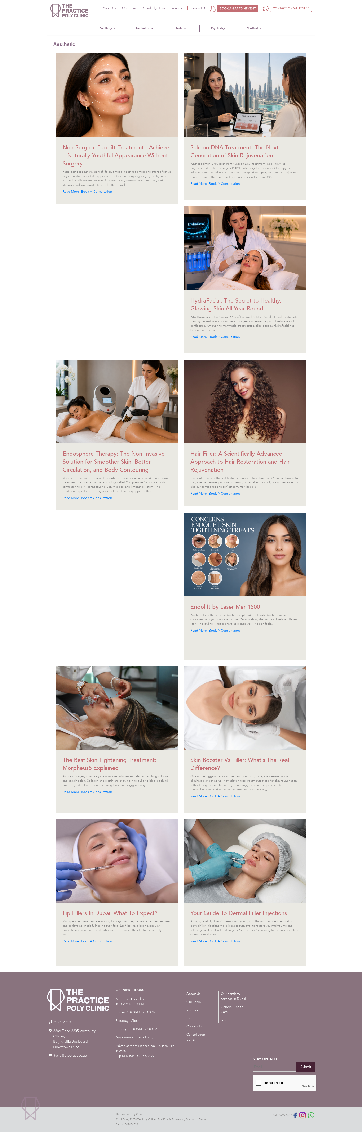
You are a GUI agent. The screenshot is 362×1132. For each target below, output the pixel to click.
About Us (109, 8)
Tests (179, 28)
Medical (252, 28)
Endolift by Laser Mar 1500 (225, 607)
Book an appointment (238, 8)
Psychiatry (218, 28)
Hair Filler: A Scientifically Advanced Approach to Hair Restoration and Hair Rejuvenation (240, 462)
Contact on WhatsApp (291, 8)
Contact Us (198, 8)
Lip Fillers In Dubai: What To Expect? (110, 913)
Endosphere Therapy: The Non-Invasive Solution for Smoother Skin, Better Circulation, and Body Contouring (114, 462)
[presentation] (285, 1083)
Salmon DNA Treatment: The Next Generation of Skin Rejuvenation (234, 151)
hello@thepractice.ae (70, 1055)
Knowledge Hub (153, 8)
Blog (190, 1018)
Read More (71, 191)
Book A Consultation (96, 191)
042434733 (131, 1124)
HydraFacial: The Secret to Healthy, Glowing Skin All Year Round (235, 305)
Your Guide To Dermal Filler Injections (238, 913)
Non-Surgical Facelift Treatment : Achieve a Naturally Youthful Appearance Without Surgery (116, 156)
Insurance (177, 8)
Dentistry (106, 28)
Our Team (129, 8)
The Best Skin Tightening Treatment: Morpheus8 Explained (109, 764)
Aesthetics (142, 28)
